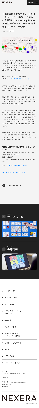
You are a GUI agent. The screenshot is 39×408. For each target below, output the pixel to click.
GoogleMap (5, 377)
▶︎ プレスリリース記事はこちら (13, 172)
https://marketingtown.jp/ (20, 78)
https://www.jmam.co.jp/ (17, 165)
